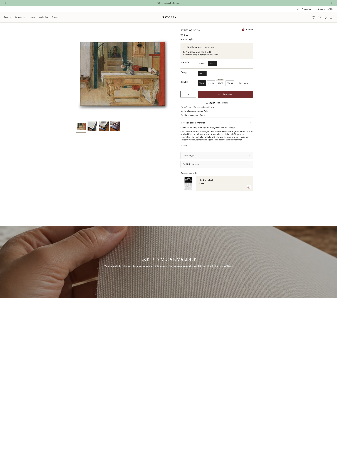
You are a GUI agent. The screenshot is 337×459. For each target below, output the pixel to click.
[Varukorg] (331, 17)
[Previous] (5, 3)
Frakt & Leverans (191, 164)
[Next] (331, 3)
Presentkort (307, 9)
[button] (7, 17)
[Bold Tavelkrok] (188, 183)
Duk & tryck (188, 155)
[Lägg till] (249, 187)
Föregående (76, 74)
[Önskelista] (325, 17)
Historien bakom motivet (192, 122)
